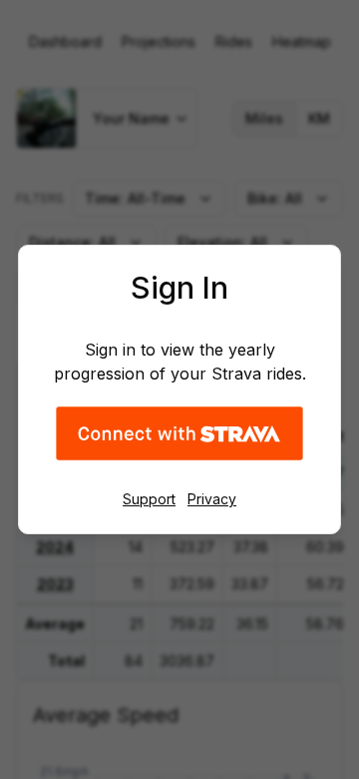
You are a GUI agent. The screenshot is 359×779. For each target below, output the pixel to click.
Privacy (211, 498)
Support (149, 498)
